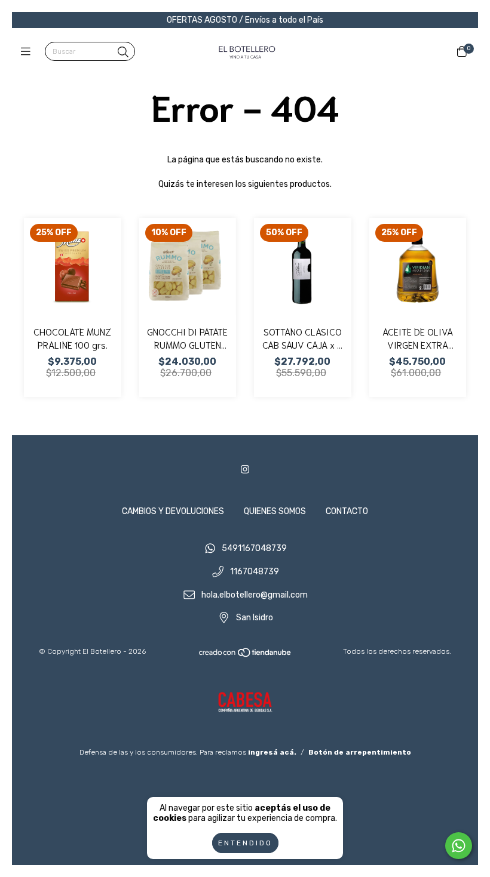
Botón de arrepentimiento (359, 752)
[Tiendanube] (245, 655)
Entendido (245, 843)
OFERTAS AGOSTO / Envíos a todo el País (245, 20)
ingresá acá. (272, 752)
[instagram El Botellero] (245, 469)
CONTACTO (347, 511)
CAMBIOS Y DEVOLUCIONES (173, 511)
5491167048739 (254, 549)
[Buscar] (123, 52)
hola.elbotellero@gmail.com (254, 595)
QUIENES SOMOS (275, 511)
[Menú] (28, 51)
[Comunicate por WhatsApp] (458, 845)
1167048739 (254, 572)
